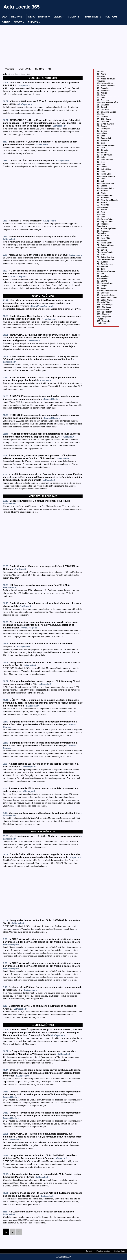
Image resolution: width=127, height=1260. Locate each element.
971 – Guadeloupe (105, 305)
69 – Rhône (102, 240)
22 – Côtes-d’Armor (105, 124)
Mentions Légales (103, 1251)
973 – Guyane (103, 309)
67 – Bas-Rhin (103, 235)
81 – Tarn (101, 269)
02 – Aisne (101, 74)
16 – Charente (103, 110)
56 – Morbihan (103, 205)
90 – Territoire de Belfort (107, 290)
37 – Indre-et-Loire (105, 160)
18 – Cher (101, 114)
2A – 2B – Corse (104, 119)
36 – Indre (101, 157)
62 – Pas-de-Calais (105, 219)
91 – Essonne (103, 293)
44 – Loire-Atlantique (106, 176)
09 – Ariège (102, 93)
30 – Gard (101, 143)
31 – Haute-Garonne (105, 145)
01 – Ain (100, 71)
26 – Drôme (102, 133)
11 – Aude (101, 98)
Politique (111, 16)
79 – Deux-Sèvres (105, 264)
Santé (6, 22)
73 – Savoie (102, 250)
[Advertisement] (43, 46)
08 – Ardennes (103, 91)
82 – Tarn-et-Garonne (106, 271)
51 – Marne (102, 193)
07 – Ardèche (103, 88)
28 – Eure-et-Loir (104, 138)
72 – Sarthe (102, 247)
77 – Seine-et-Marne (105, 259)
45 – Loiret (101, 179)
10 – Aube (101, 95)
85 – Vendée (102, 278)
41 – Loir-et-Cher (104, 169)
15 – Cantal (102, 107)
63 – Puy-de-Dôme (105, 222)
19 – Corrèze (102, 117)
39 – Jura (101, 164)
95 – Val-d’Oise (103, 302)
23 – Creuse (102, 126)
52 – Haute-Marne (104, 195)
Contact (89, 1251)
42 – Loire (101, 172)
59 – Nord (101, 212)
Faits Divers (93, 16)
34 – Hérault (102, 152)
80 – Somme (102, 266)
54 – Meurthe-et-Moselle (107, 200)
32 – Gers (101, 148)
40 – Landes (102, 167)
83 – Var (100, 274)
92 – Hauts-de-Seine (106, 295)
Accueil (9, 69)
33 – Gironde (102, 150)
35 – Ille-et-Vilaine (104, 155)
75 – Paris (101, 255)
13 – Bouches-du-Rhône (107, 102)
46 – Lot (100, 181)
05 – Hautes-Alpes (105, 83)
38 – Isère (101, 162)
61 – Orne (101, 217)
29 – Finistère (103, 141)
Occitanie (25, 69)
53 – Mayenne (103, 198)
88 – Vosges (102, 286)
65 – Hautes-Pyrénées (106, 229)
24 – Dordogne (103, 129)
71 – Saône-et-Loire (105, 245)
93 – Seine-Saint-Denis (107, 298)
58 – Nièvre (102, 210)
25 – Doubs (102, 131)
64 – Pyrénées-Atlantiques (103, 225)
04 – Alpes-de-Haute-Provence (106, 80)
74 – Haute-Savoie (105, 252)
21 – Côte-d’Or (103, 121)
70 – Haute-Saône (104, 243)
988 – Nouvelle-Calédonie (103, 322)
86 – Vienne (102, 281)
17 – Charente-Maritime (107, 112)
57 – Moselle (102, 207)
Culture (73, 16)
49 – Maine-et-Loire (105, 188)
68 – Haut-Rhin (103, 238)
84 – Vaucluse (103, 276)
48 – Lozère (102, 186)
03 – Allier (101, 76)
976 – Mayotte (103, 314)
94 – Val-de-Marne (105, 300)
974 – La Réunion (104, 312)
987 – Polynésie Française (104, 318)
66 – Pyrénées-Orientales (103, 232)
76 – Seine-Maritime (105, 257)
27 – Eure (101, 136)
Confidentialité (119, 1251)
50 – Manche (102, 191)
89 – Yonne (101, 288)
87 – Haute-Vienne (105, 283)
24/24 (4, 16)
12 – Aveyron (103, 100)
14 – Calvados (103, 105)
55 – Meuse (102, 202)
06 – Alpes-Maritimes (106, 86)
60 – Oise (101, 214)
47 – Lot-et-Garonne (105, 183)
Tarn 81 (39, 69)
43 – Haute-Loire (104, 174)
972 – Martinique (104, 307)
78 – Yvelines (102, 262)
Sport (18, 22)
